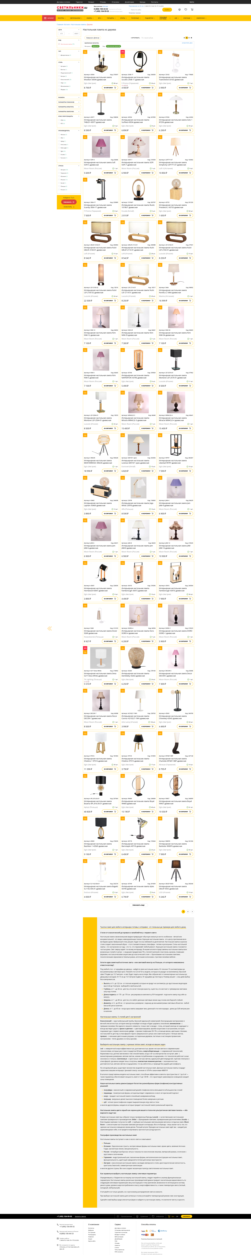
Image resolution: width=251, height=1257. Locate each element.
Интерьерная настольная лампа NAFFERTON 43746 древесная (135, 376)
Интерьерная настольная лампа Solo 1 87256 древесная (175, 121)
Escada (63, 154)
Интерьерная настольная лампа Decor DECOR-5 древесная (175, 674)
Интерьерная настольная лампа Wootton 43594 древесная (98, 78)
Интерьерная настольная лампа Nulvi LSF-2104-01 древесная (175, 248)
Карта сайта (91, 1241)
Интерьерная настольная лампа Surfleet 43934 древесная (135, 121)
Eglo (63, 151)
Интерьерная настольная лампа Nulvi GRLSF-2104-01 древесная (100, 248)
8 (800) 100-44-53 (107, 9)
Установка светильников (122, 1230)
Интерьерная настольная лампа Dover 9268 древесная (100, 632)
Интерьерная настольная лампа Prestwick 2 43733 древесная (173, 206)
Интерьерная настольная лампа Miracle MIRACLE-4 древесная (173, 419)
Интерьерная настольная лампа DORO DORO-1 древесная (175, 632)
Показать (68, 202)
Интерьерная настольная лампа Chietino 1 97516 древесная (98, 759)
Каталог (51, 18)
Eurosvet (64, 158)
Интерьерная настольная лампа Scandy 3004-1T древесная (98, 206)
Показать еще (139, 905)
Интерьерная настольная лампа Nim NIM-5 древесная (100, 376)
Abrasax (64, 134)
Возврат (91, 2)
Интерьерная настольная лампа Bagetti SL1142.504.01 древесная (101, 887)
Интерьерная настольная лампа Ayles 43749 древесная (138, 887)
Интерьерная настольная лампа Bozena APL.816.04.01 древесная (98, 802)
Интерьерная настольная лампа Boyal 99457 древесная (175, 802)
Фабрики (91, 1230)
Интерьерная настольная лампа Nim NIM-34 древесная (175, 334)
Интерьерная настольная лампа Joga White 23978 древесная (137, 504)
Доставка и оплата (63, 2)
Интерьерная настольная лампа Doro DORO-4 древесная (138, 632)
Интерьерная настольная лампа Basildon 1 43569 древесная (98, 845)
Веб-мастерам (119, 1237)
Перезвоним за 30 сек (136, 6)
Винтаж (64, 69)
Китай (63, 183)
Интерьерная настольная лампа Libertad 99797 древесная (173, 461)
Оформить (186, 1216)
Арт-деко (64, 66)
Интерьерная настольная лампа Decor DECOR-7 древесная (100, 717)
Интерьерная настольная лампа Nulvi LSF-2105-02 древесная (100, 291)
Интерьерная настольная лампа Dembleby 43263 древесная (135, 674)
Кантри (64, 76)
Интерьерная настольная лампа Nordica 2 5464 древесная (173, 291)
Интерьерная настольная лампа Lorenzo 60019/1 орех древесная (135, 461)
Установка (115, 2)
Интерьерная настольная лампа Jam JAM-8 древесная (137, 547)
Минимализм (65, 86)
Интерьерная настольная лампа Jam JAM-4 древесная (174, 504)
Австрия (64, 170)
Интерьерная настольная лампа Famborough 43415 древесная (135, 589)
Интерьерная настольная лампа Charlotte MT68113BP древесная (173, 759)
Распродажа (92, 1234)
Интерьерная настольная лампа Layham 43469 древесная (98, 504)
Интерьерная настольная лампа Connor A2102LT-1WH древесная (135, 717)
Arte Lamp (64, 144)
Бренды (142, 2)
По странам (91, 1232)
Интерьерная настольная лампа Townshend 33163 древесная (173, 78)
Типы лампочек (119, 1250)
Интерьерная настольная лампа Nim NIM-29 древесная (137, 334)
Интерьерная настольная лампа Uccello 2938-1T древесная (135, 78)
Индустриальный (67, 73)
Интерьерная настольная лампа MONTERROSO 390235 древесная (98, 461)
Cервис (118, 1224)
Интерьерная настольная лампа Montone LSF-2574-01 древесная (173, 376)
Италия (64, 180)
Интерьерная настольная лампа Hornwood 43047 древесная (98, 589)
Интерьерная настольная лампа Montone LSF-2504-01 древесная (98, 419)
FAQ (116, 1241)
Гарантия (79, 2)
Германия (64, 173)
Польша (64, 186)
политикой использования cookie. (152, 1248)
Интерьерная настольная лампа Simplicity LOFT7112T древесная (173, 163)
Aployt (63, 141)
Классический (66, 79)
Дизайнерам (129, 2)
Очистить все (187, 43)
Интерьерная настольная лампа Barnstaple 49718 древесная (135, 845)
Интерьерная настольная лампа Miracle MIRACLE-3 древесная (135, 419)
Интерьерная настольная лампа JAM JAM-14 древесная (174, 547)
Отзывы (103, 2)
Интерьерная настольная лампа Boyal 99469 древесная (138, 802)
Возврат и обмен (120, 1234)
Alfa (63, 138)
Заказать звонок (80, 1216)
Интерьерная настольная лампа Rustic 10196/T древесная (138, 206)
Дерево (95, 46)
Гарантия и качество (121, 1232)
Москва (105, 6)
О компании (93, 1224)
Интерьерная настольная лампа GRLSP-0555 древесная (173, 887)
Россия (64, 190)
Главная (60, 24)
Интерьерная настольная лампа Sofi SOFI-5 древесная (99, 163)
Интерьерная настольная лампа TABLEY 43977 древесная (98, 121)
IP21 (63, 123)
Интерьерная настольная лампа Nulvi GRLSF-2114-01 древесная (138, 248)
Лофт (63, 83)
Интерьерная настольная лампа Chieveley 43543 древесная (173, 717)
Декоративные (66, 55)
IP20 (63, 120)
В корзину (108, 88)
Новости (117, 1245)
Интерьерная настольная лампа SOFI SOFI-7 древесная (137, 163)
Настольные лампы (78, 24)
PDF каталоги (119, 1252)
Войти (192, 2)
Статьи (117, 1247)
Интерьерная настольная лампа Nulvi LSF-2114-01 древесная (138, 291)
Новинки (91, 1237)
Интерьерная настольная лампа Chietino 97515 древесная (135, 759)
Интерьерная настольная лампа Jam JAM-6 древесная (99, 547)
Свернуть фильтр (92, 38)
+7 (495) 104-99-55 (108, 11)
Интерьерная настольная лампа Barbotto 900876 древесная (173, 845)
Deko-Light (64, 148)
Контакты (154, 2)
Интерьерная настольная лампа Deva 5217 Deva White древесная (100, 674)
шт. (173, 1216)
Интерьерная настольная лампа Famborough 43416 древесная (173, 589)
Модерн (64, 89)
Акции (90, 1239)
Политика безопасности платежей (151, 1239)
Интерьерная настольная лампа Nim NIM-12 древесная (100, 334)
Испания (64, 176)
